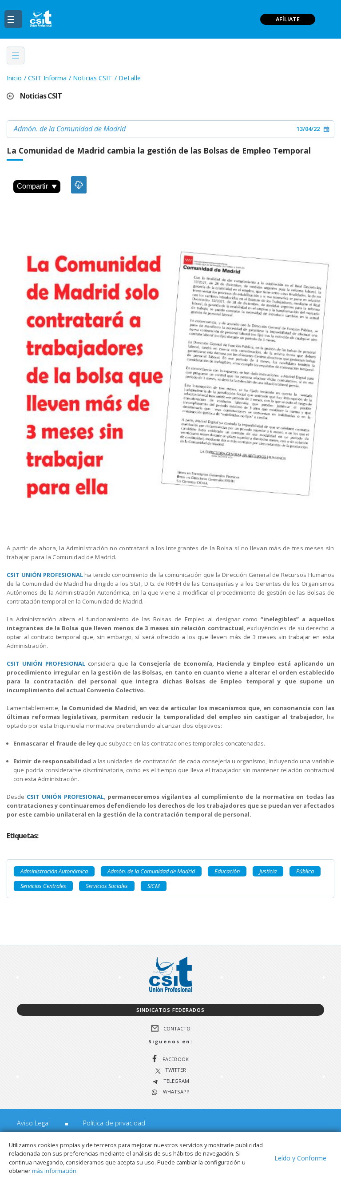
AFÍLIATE (288, 19)
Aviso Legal (33, 1123)
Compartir (32, 186)
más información (54, 1171)
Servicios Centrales (43, 886)
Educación (227, 871)
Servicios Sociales (107, 886)
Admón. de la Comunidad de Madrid (70, 129)
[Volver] (13, 96)
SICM (153, 886)
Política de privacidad (114, 1123)
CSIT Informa (47, 78)
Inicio (14, 78)
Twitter (175, 1070)
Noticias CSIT (92, 78)
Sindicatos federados (170, 1009)
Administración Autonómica (54, 871)
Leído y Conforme (300, 1158)
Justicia (268, 871)
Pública (305, 871)
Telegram (175, 1081)
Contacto (176, 1028)
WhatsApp (176, 1092)
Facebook (176, 1059)
